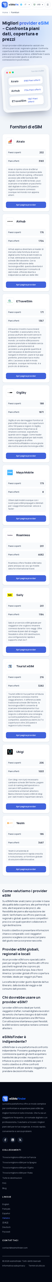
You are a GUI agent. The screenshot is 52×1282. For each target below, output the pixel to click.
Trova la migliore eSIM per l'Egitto (18, 1167)
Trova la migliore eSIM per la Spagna (19, 1162)
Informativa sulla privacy (13, 1265)
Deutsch (6, 1227)
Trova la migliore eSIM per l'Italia (17, 1172)
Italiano (6, 1218)
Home (5, 12)
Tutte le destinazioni (12, 1178)
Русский (6, 1231)
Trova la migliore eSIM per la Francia (19, 1157)
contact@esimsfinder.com (15, 1247)
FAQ (4, 1183)
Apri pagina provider (26, 204)
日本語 (5, 1222)
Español (6, 1213)
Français (6, 1208)
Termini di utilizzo (36, 1265)
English (5, 1204)
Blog (4, 1188)
